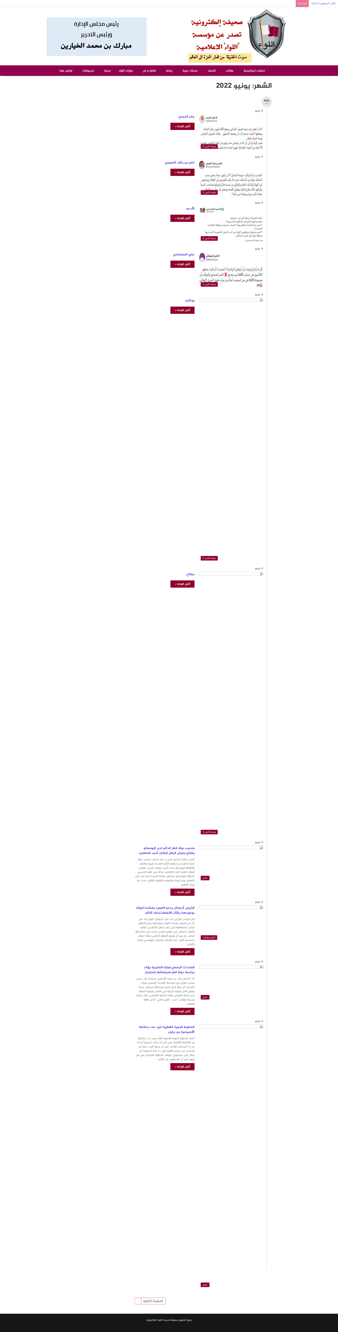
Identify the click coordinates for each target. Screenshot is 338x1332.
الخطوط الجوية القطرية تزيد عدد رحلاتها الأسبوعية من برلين (167, 1030)
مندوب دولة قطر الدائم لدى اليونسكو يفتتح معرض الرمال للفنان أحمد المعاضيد (166, 851)
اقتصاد (212, 70)
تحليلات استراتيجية (255, 70)
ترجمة (108, 70)
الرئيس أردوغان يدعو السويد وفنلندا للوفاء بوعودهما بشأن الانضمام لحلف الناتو (165, 910)
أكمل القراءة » (182, 126)
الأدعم (190, 208)
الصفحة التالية (153, 1301)
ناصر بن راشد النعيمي (180, 162)
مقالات (230, 70)
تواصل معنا (66, 70)
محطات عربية (191, 70)
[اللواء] (169, 36)
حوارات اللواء (126, 70)
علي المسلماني (184, 254)
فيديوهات (88, 70)
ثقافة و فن (150, 70)
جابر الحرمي (187, 116)
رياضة (169, 70)
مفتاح (191, 574)
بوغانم (190, 300)
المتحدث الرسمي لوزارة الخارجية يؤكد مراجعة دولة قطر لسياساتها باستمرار (169, 970)
